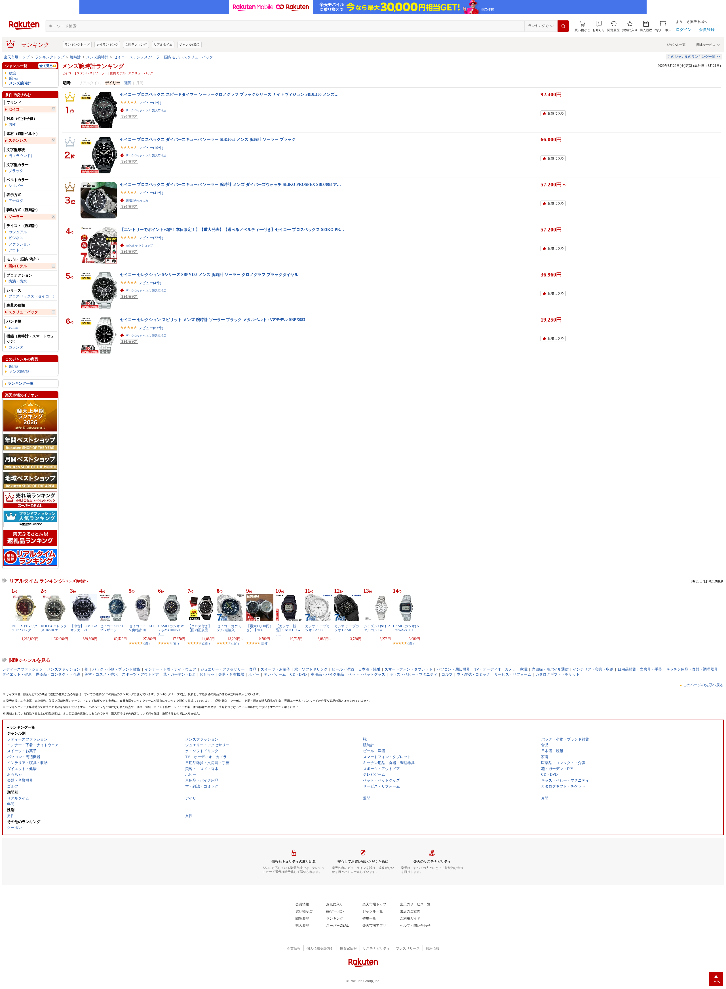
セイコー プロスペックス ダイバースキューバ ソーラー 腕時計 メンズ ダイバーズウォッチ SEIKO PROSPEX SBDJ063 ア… (230, 184)
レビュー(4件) (149, 283)
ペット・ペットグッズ (366, 674)
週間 (128, 83)
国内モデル (18, 266)
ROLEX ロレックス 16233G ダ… (24, 628)
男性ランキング (107, 44)
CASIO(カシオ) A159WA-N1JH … (406, 628)
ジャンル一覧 (676, 44)
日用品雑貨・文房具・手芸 (640, 669)
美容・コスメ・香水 (101, 674)
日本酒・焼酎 (369, 669)
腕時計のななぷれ (137, 200)
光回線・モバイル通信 (550, 669)
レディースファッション (22, 669)
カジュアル (18, 232)
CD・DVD (298, 674)
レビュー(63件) (150, 328)
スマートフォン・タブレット (408, 669)
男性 (12, 124)
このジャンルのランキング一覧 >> (694, 57)
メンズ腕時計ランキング (93, 66)
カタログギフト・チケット (557, 674)
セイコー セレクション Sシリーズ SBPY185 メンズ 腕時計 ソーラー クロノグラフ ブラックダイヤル (209, 274)
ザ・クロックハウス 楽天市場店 (146, 110)
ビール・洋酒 (343, 669)
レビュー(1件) (149, 103)
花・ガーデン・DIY (179, 674)
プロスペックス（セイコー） (32, 296)
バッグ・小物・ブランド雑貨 (116, 669)
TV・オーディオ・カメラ (495, 669)
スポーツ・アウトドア (140, 674)
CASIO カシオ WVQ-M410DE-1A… (171, 630)
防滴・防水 (18, 281)
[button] (598, 26)
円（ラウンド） (21, 156)
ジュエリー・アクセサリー (223, 669)
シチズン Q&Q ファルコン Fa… (377, 628)
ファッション (20, 244)
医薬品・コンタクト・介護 (58, 674)
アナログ (16, 201)
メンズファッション (63, 669)
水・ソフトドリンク (311, 669)
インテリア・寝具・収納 (593, 669)
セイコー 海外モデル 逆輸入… (229, 628)
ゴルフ (447, 674)
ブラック (16, 171)
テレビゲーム (275, 674)
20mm (13, 327)
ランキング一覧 (20, 383)
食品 (252, 669)
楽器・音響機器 (231, 674)
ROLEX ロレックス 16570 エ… (54, 628)
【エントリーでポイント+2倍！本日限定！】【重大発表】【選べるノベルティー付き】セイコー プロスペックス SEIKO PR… (232, 229)
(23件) (206, 643)
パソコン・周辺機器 (453, 669)
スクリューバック (23, 312)
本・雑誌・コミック (473, 674)
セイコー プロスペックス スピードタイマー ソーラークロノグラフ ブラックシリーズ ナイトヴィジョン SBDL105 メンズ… (229, 94)
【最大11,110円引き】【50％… (259, 628)
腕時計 (75, 57)
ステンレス (18, 140)
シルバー (16, 186)
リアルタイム (163, 44)
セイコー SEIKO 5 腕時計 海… (141, 628)
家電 (523, 669)
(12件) (235, 643)
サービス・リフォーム (512, 674)
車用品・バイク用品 (327, 674)
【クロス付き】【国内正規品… (200, 628)
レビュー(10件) (150, 148)
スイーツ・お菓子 (275, 669)
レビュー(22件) (150, 238)
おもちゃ (206, 674)
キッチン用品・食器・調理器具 (692, 669)
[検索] (563, 26)
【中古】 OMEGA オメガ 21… (85, 628)
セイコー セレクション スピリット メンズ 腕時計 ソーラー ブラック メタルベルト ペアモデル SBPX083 (212, 319)
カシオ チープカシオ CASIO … (317, 628)
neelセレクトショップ (139, 245)
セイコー (16, 109)
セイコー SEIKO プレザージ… (112, 628)
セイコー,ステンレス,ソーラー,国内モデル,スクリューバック (163, 57)
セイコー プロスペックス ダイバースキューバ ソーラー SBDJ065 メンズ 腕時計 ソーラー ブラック (208, 139)
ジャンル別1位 (189, 44)
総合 (12, 73)
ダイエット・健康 (17, 674)
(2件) (146, 643)
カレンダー (18, 347)
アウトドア (18, 250)
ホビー (253, 674)
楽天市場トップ (16, 57)
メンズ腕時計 (97, 57)
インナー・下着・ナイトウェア (170, 669)
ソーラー (16, 216)
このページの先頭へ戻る (703, 685)
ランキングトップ (77, 44)
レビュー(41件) (150, 193)
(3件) (410, 643)
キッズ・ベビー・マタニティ (413, 674)
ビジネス (16, 238)
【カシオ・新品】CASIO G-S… (288, 630)
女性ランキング (136, 44)
